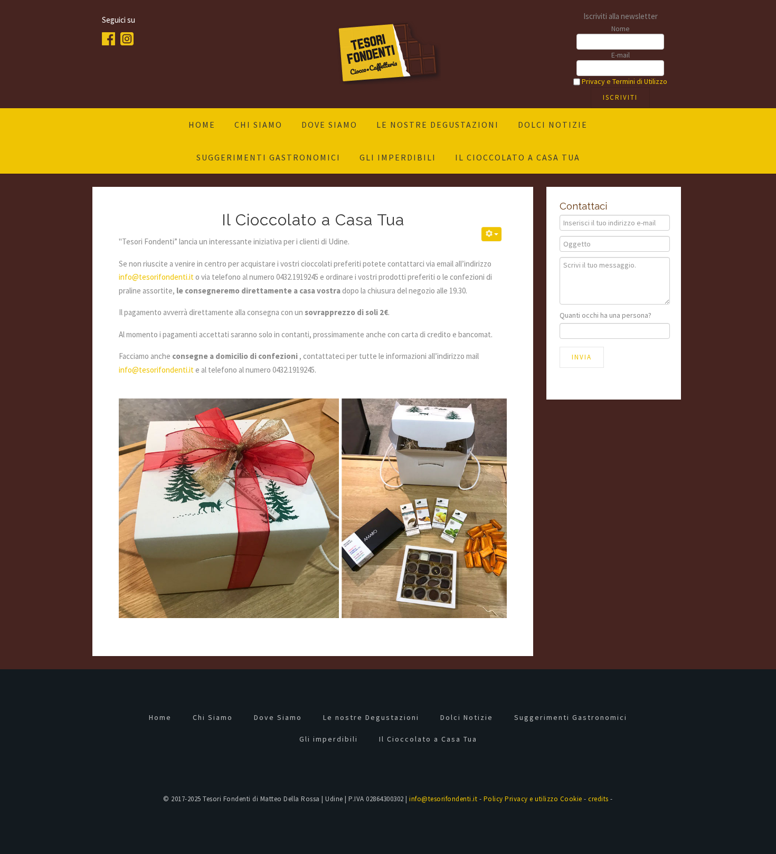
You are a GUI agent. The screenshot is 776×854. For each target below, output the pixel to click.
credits (598, 798)
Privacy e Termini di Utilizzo (624, 81)
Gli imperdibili (397, 157)
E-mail (620, 55)
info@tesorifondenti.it (156, 277)
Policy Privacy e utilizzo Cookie (533, 798)
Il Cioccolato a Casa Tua (517, 157)
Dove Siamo (329, 124)
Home (201, 124)
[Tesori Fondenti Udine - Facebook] (111, 38)
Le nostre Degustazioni (437, 124)
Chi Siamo (258, 124)
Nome (620, 28)
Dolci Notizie (553, 124)
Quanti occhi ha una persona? (605, 315)
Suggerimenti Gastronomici (268, 157)
